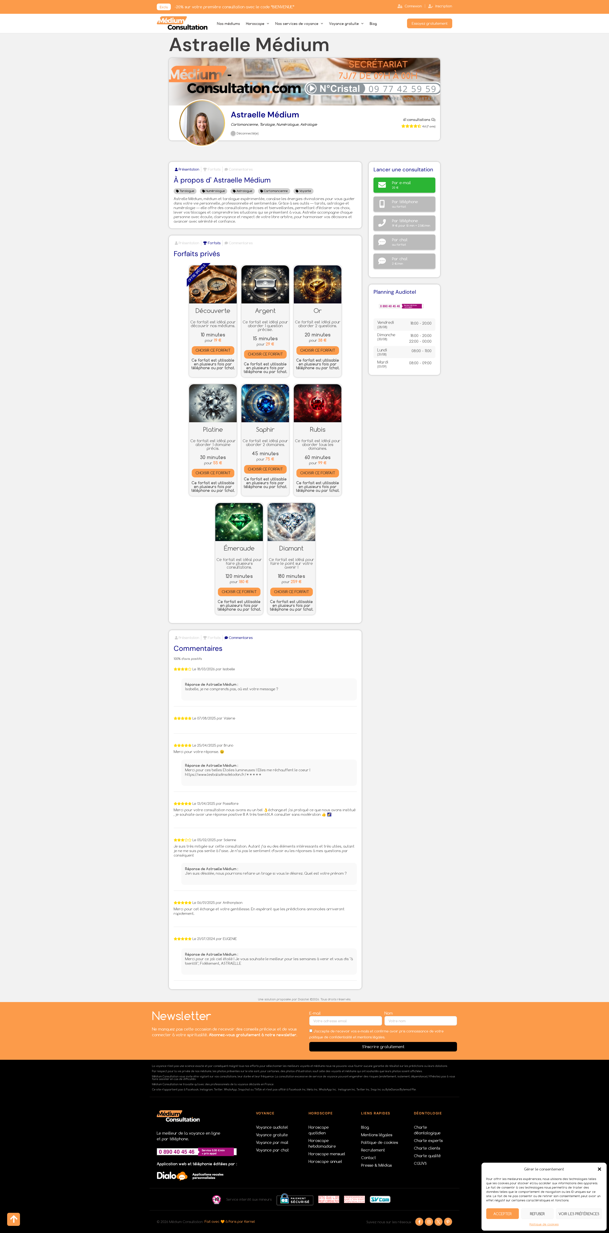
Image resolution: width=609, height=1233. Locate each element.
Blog (373, 23)
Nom (389, 1013)
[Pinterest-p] (448, 1222)
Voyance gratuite (344, 23)
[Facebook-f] (419, 1222)
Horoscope (255, 23)
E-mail (315, 1013)
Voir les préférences (579, 1213)
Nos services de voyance (296, 23)
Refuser (537, 1213)
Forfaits (214, 169)
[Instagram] (429, 1222)
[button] (599, 1169)
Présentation (188, 169)
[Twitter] (438, 1222)
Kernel (250, 1221)
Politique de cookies (544, 1224)
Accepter (502, 1213)
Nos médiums (228, 23)
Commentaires (240, 169)
